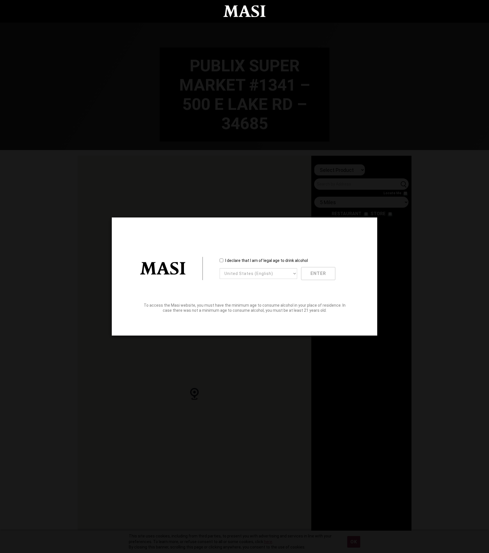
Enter (318, 273)
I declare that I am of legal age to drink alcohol (266, 260)
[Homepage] (244, 11)
